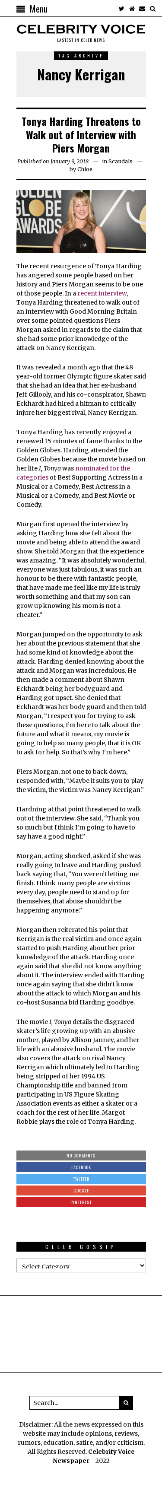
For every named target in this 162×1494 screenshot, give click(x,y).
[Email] (142, 8)
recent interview (101, 293)
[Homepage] (132, 8)
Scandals (120, 161)
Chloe (84, 169)
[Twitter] (121, 8)
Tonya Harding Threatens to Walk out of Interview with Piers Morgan (81, 134)
